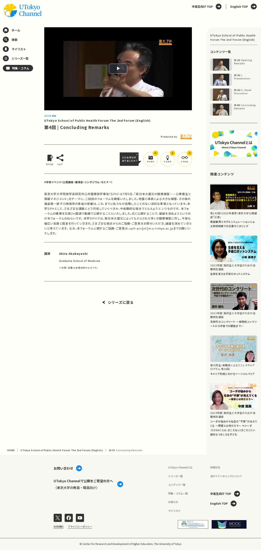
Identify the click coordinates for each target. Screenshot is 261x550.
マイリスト (174, 511)
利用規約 (58, 526)
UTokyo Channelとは (180, 467)
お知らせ (173, 502)
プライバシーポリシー (80, 526)
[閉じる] (137, 154)
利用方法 (215, 467)
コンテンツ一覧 (176, 485)
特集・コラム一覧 (178, 493)
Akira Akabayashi (73, 253)
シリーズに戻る (121, 302)
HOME (11, 450)
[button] (150, 159)
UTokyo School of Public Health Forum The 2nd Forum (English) (97, 120)
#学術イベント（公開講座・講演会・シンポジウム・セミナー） (78, 182)
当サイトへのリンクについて (226, 476)
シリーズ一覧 (175, 476)
